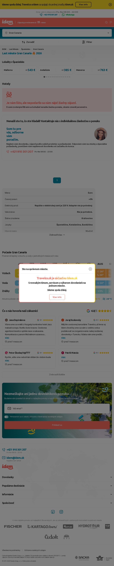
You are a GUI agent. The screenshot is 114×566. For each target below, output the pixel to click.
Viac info (57, 297)
